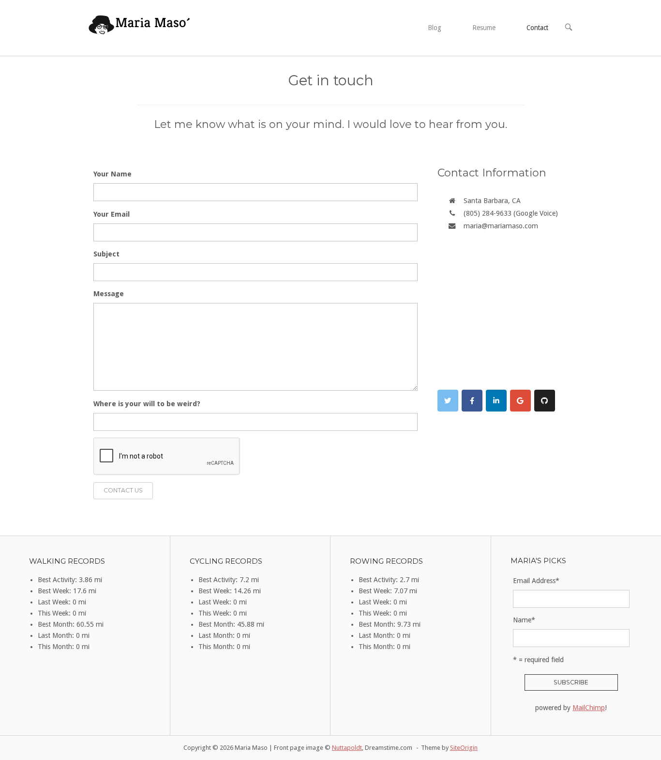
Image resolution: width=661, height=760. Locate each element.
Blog (434, 28)
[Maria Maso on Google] (520, 401)
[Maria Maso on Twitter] (447, 401)
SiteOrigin (464, 747)
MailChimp (588, 708)
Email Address (536, 581)
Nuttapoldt (347, 747)
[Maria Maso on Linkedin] (496, 401)
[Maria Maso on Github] (544, 401)
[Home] (140, 27)
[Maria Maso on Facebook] (472, 401)
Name (524, 620)
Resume (484, 28)
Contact (537, 28)
